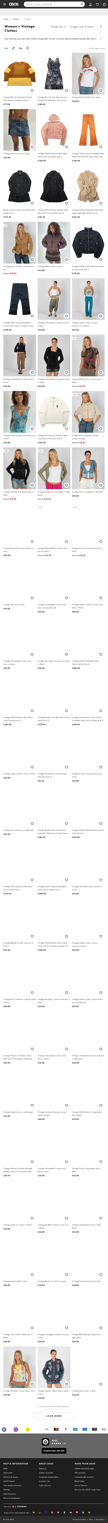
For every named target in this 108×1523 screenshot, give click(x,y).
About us (42, 1468)
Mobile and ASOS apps (84, 1468)
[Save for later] (32, 90)
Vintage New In (58, 26)
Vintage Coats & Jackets (82, 26)
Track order (7, 1472)
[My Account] (90, 4)
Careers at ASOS (46, 1472)
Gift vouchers (80, 1472)
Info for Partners (81, 1485)
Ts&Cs (91, 1519)
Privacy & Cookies (79, 1519)
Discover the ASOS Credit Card (87, 1489)
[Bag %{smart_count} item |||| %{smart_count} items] (104, 4)
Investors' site (44, 1481)
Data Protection (9, 1494)
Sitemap (6, 1489)
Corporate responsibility (48, 1477)
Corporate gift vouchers (84, 1477)
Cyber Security (45, 1485)
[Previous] (47, 27)
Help (5, 1468)
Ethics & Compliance (11, 1498)
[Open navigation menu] (4, 4)
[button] (33, 1512)
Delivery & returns (10, 1477)
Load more (54, 1415)
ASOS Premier (9, 1481)
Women (16, 19)
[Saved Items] (97, 4)
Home (5, 19)
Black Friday (80, 1481)
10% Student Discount (12, 1485)
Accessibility (100, 1519)
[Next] (101, 27)
